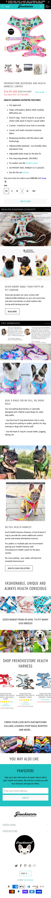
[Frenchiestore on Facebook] (21, 866)
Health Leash (31, 163)
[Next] (44, 39)
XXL (33, 191)
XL (28, 191)
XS (6, 191)
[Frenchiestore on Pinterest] (25, 866)
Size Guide (40, 92)
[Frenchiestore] (25, 6)
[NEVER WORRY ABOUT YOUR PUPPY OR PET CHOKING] (25, 265)
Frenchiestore (5, 706)
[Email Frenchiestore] (34, 866)
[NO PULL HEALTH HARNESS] (25, 501)
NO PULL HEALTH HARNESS (18, 527)
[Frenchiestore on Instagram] (30, 866)
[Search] (41, 6)
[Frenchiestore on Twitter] (16, 866)
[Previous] (6, 39)
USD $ (24, 873)
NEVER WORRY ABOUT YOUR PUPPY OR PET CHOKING (24, 288)
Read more (12, 311)
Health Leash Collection (19, 568)
